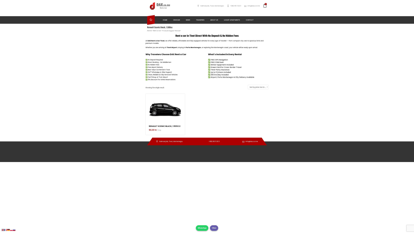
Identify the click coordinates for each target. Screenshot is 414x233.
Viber (214, 228)
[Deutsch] (8, 230)
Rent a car (157, 31)
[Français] (5, 230)
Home (165, 20)
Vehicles (176, 20)
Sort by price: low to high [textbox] (259, 87)
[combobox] (258, 87)
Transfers (200, 20)
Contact (250, 20)
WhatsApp (202, 228)
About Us (214, 20)
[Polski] (11, 230)
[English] (3, 230)
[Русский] (14, 230)
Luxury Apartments (232, 20)
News (188, 20)
